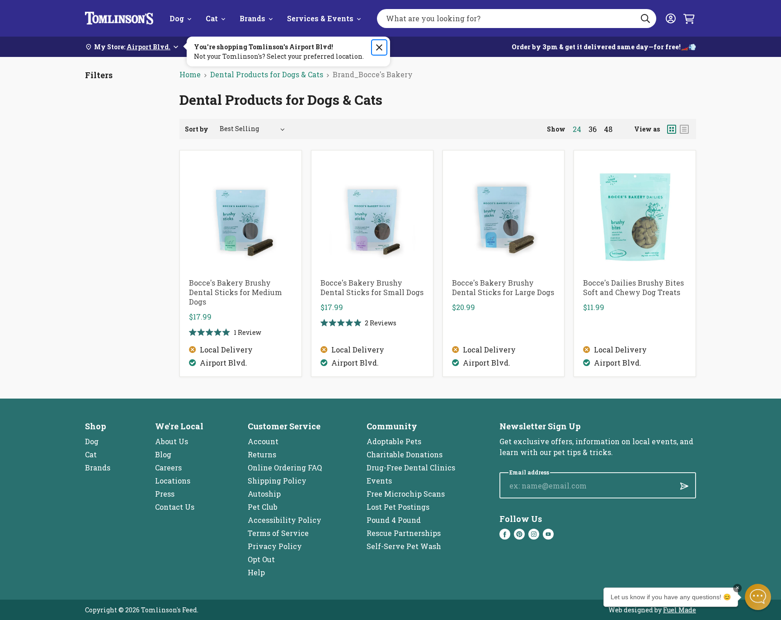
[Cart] (689, 18)
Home (190, 74)
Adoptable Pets (394, 441)
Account (263, 441)
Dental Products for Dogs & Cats (266, 74)
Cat (212, 18)
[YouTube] (548, 534)
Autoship (264, 493)
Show (556, 129)
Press (164, 493)
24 (577, 129)
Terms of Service (278, 533)
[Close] (379, 47)
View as (647, 129)
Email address (529, 472)
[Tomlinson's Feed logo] (119, 18)
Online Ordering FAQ (285, 467)
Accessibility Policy (284, 520)
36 (592, 129)
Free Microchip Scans (406, 493)
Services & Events (320, 18)
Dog (176, 18)
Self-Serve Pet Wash (404, 546)
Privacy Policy (275, 546)
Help (256, 572)
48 (608, 129)
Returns (262, 454)
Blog (163, 454)
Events (379, 480)
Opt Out (261, 559)
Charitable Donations (404, 454)
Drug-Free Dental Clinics (411, 467)
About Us (171, 441)
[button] (758, 597)
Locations (172, 480)
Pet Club (263, 507)
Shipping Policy (277, 480)
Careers (168, 467)
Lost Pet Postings (398, 507)
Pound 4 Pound (394, 520)
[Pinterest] (519, 534)
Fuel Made (679, 610)
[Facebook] (504, 534)
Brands (252, 18)
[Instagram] (533, 534)
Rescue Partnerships (404, 533)
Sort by (196, 129)
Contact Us (174, 507)
